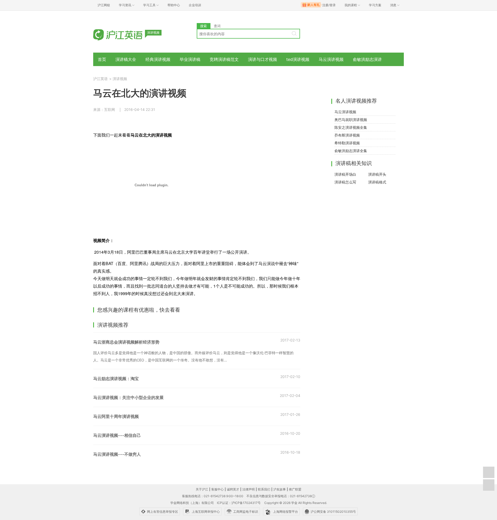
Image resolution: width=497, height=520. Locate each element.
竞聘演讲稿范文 (224, 59)
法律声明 (248, 489)
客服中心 (217, 489)
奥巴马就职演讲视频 (350, 119)
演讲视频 (120, 78)
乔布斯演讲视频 (347, 135)
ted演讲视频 (297, 59)
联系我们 (264, 489)
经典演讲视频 (157, 59)
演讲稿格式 (377, 182)
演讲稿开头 (377, 174)
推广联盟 (295, 489)
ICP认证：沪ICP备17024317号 (239, 503)
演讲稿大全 (125, 59)
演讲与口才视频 (262, 59)
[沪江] (125, 34)
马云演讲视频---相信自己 (117, 435)
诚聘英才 (233, 489)
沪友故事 (279, 489)
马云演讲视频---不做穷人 (117, 454)
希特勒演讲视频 (347, 143)
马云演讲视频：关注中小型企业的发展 (128, 397)
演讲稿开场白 (345, 174)
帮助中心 (173, 5)
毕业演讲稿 (190, 59)
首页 (102, 59)
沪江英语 (100, 78)
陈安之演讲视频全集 (350, 127)
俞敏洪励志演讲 (367, 59)
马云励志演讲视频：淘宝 (116, 378)
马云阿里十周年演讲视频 (116, 416)
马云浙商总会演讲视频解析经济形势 (126, 342)
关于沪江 (202, 489)
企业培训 (195, 5)
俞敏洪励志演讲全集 (350, 150)
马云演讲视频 (331, 59)
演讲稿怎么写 (345, 182)
